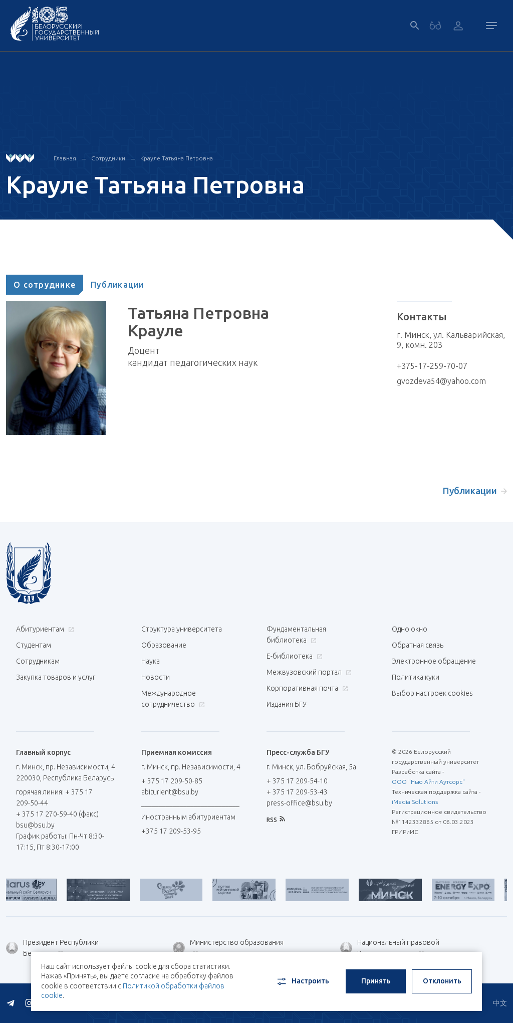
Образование (163, 645)
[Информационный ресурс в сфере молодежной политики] (299, 890)
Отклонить (442, 981)
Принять (376, 981)
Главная (65, 158)
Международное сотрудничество (168, 698)
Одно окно (409, 629)
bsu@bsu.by (35, 825)
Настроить (310, 981)
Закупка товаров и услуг (55, 677)
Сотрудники (108, 158)
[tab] (44, 285)
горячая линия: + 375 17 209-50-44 (54, 797)
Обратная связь (417, 645)
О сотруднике (45, 284)
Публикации (117, 284)
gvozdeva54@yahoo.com (441, 380)
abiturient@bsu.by (169, 792)
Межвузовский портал (305, 672)
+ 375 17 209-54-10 (297, 781)
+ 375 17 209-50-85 (171, 781)
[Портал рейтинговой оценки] (226, 890)
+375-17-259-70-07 (432, 365)
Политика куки (415, 677)
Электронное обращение (434, 661)
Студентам (33, 645)
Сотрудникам (38, 661)
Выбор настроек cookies (432, 693)
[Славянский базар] (153, 890)
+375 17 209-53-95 (171, 831)
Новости (155, 677)
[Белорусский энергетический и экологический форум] (445, 890)
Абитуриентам (41, 629)
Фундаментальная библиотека (296, 634)
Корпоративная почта (303, 688)
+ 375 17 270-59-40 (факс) (57, 814)
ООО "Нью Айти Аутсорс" (428, 781)
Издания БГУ (287, 704)
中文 (500, 1003)
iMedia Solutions (415, 801)
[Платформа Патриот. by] (80, 890)
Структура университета (181, 629)
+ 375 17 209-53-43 (297, 792)
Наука (150, 661)
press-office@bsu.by (299, 803)
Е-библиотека (290, 656)
